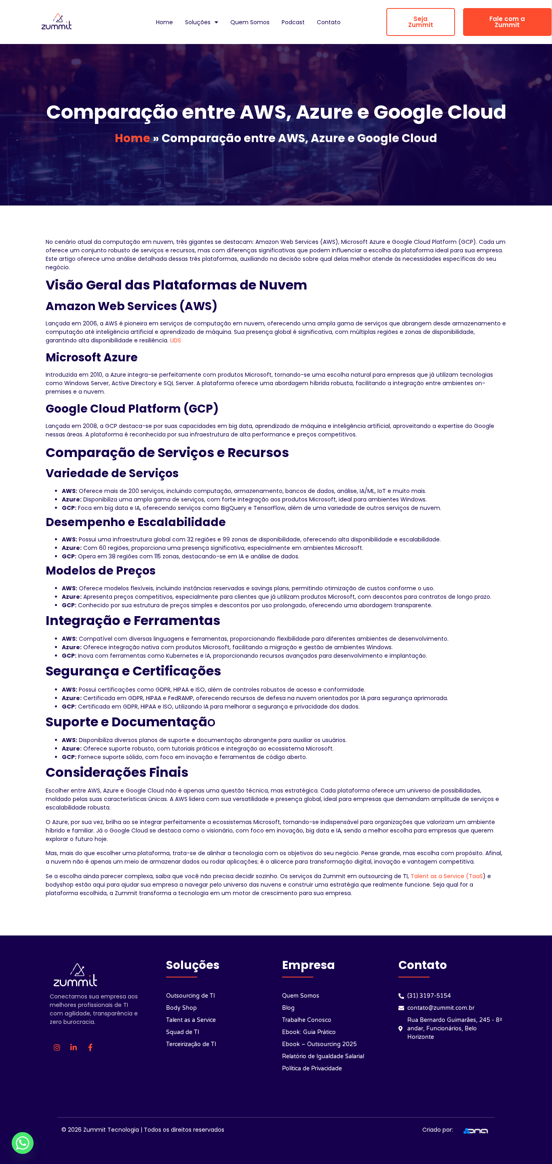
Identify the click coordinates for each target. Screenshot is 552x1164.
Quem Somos (250, 22)
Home (164, 22)
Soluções (198, 22)
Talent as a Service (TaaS (447, 876)
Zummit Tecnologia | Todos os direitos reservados (153, 1130)
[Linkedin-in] (73, 1047)
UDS (175, 340)
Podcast (293, 22)
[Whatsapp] (23, 1143)
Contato (329, 22)
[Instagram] (57, 1047)
